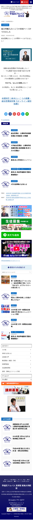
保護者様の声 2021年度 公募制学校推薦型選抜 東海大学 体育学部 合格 (21, 426)
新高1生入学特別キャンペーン (21, 160)
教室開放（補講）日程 (9, 360)
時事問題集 (5, 364)
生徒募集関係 (6, 120)
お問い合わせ (26, 481)
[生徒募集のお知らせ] (16, 224)
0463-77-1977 (17, 500)
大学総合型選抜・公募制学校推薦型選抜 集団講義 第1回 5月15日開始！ (21, 148)
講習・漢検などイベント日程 (11, 371)
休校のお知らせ (7, 353)
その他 (4, 349)
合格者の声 (5, 357)
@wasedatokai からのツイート (10, 260)
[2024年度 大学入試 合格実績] (16, 211)
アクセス (17, 481)
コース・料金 (22, 479)
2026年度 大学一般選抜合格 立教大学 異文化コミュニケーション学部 (21, 312)
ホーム (7, 479)
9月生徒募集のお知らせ (19, 184)
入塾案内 (14, 479)
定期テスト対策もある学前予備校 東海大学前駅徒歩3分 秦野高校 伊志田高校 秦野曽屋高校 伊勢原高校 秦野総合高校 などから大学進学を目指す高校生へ (16, 494)
